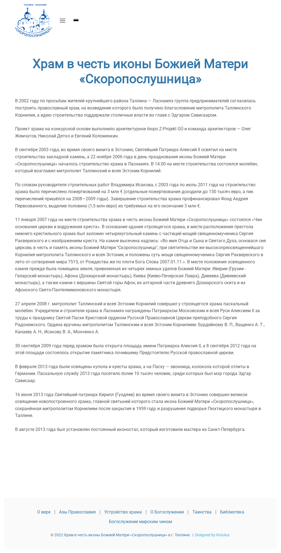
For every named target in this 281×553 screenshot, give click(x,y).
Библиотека (232, 512)
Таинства (202, 512)
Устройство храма (123, 512)
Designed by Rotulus (212, 535)
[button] (62, 20)
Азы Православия (77, 512)
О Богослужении (167, 512)
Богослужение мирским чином (140, 521)
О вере (43, 512)
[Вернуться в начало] (33, 20)
